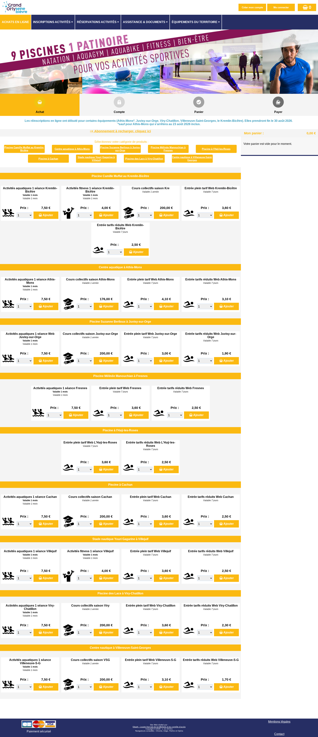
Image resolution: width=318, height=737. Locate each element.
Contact (279, 734)
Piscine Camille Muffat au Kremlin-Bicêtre (24, 149)
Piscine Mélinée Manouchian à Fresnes (168, 149)
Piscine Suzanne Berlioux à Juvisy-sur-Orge (120, 149)
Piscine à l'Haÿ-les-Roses (216, 149)
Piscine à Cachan (48, 158)
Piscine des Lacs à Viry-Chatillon (144, 158)
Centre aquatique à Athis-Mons (72, 149)
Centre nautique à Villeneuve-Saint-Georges (192, 159)
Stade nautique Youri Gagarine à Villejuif (96, 159)
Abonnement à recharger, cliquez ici (122, 131)
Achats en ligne (15, 22)
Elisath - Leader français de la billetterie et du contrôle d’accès (159, 727)
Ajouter (48, 215)
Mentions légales (279, 721)
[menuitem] (15, 22)
